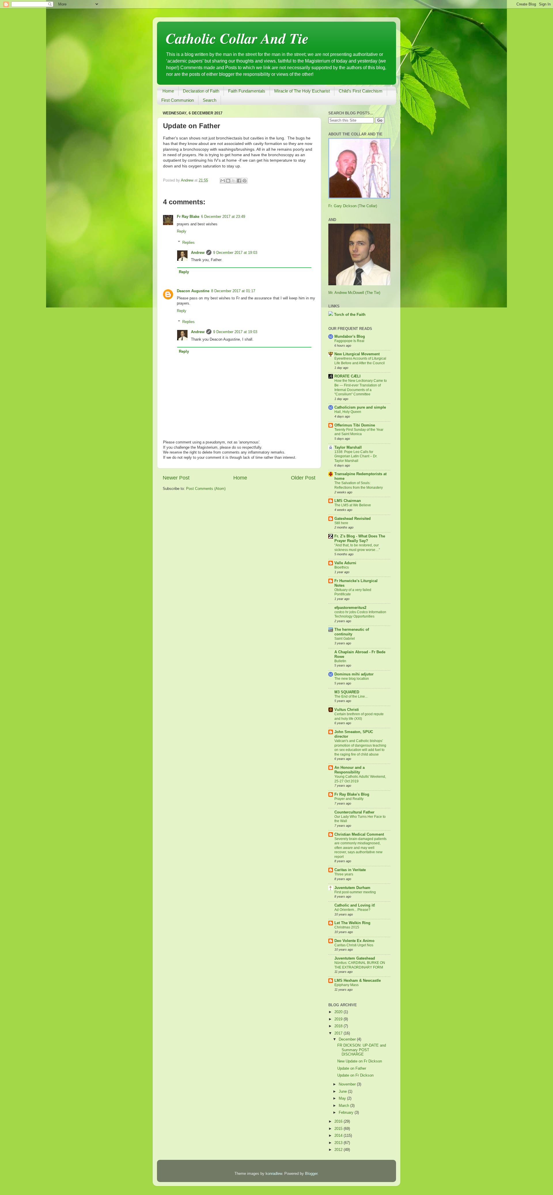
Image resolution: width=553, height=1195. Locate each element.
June (343, 1092)
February (347, 1113)
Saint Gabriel (344, 639)
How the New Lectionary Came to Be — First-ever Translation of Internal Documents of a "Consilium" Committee (360, 387)
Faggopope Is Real (349, 341)
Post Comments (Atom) (206, 489)
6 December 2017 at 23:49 (223, 217)
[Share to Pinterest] (244, 181)
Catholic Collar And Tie (237, 38)
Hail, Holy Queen (347, 412)
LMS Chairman (347, 501)
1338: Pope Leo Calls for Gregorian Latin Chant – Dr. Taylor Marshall (355, 456)
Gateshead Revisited (352, 519)
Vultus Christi (346, 710)
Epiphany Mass (346, 985)
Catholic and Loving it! (354, 905)
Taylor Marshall (348, 447)
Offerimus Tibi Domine (354, 425)
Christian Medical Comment (359, 834)
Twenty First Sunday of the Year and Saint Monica (358, 432)
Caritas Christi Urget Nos (353, 945)
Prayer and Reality (348, 799)
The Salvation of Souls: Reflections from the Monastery (358, 485)
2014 (339, 1136)
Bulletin (340, 661)
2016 (339, 1122)
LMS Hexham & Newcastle (357, 981)
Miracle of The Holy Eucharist (302, 90)
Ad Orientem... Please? (352, 910)
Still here (341, 523)
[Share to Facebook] (239, 181)
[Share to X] (233, 181)
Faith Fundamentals (246, 90)
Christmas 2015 (346, 927)
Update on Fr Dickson (355, 1075)
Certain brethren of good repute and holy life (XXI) (359, 716)
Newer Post (176, 478)
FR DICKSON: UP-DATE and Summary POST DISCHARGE (361, 1049)
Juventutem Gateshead (354, 958)
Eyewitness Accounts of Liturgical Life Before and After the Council (360, 360)
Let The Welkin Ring (352, 923)
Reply (181, 231)
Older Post (303, 478)
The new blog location (351, 679)
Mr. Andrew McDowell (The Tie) (354, 293)
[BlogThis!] (228, 181)
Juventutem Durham (352, 888)
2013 (339, 1143)
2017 (339, 1033)
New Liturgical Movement (357, 354)
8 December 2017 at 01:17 (233, 291)
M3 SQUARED (346, 692)
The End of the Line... (351, 696)
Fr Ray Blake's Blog (351, 794)
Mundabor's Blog (349, 337)
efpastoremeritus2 (350, 608)
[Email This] (223, 181)
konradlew (274, 1174)
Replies (188, 242)
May (343, 1098)
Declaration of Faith (201, 90)
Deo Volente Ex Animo (354, 941)
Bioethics (341, 567)
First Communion (177, 100)
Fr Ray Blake (188, 217)
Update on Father (351, 1068)
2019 (339, 1019)
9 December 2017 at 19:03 (235, 253)
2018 (339, 1026)
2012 (339, 1150)
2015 (339, 1129)
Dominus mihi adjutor (354, 674)
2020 (339, 1012)
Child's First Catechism (360, 90)
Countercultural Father (354, 812)
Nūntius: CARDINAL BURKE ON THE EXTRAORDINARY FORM (359, 965)
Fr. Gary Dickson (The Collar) (352, 206)
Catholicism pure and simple (360, 407)
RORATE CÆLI (347, 376)
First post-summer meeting (355, 892)
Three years (343, 874)
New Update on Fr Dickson (359, 1061)
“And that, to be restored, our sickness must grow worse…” (357, 547)
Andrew (197, 253)
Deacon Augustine (193, 291)
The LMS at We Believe (352, 505)
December (348, 1039)
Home (168, 90)
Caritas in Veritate (350, 870)
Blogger (311, 1174)
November (348, 1084)
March (344, 1106)
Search (209, 100)
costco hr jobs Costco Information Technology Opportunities (360, 614)
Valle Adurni (345, 563)
